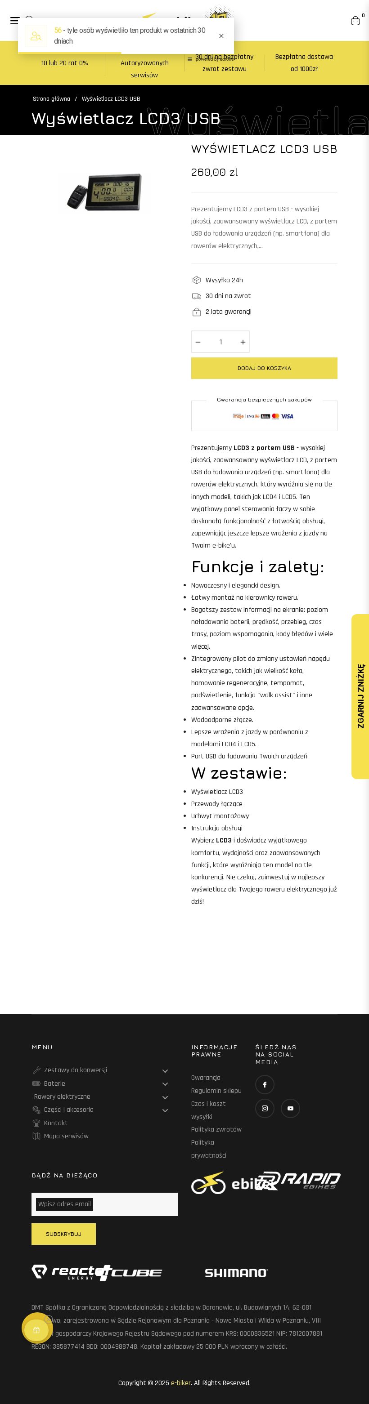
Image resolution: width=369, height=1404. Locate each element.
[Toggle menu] (165, 1071)
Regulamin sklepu (216, 1091)
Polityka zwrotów (216, 1129)
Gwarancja (205, 1078)
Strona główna (51, 99)
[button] (36, 1330)
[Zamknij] (52, 1313)
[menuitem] (105, 1070)
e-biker (181, 1383)
